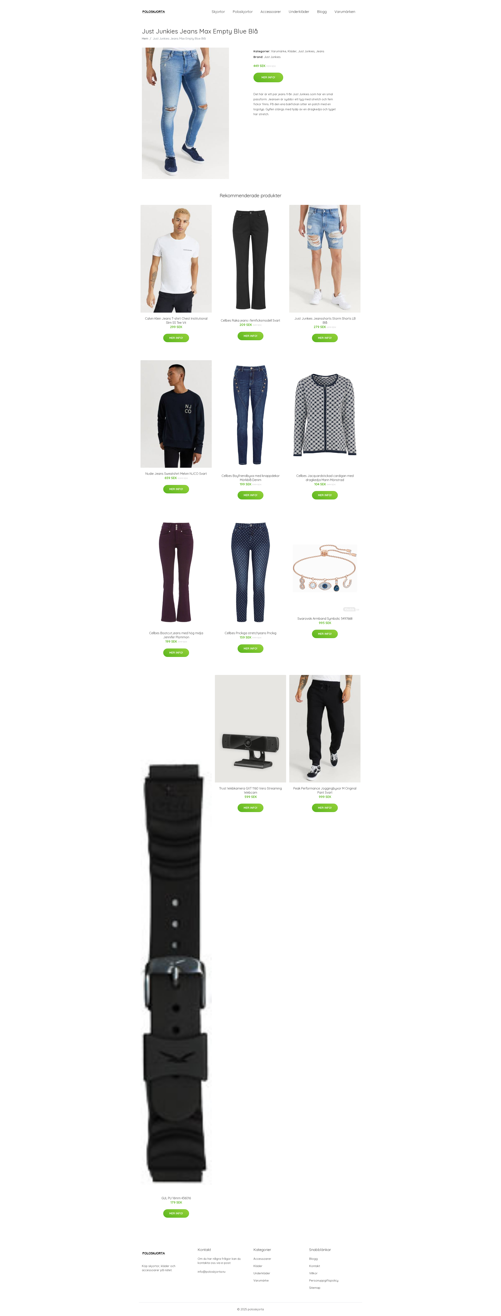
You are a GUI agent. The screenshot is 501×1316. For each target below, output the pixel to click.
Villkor (313, 1273)
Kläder (292, 51)
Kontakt (314, 1266)
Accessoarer (270, 11)
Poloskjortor (243, 11)
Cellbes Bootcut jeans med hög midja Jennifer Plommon (176, 635)
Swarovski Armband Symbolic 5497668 (324, 618)
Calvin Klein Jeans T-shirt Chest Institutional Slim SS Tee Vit (176, 321)
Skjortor (218, 11)
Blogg (322, 11)
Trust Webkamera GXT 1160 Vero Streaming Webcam (250, 790)
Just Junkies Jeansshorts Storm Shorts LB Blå (325, 321)
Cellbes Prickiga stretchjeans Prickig (250, 633)
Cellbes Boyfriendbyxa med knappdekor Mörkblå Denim (251, 478)
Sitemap (314, 1288)
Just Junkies (306, 51)
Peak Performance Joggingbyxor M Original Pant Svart (324, 790)
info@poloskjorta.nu (211, 1271)
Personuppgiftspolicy (323, 1280)
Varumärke (278, 51)
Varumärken (344, 11)
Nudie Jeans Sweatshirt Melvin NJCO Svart (176, 474)
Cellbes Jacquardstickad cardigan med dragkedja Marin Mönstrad (325, 478)
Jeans (320, 51)
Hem (145, 38)
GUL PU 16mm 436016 (176, 1198)
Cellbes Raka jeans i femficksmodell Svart (250, 320)
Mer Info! (268, 77)
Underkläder (299, 11)
